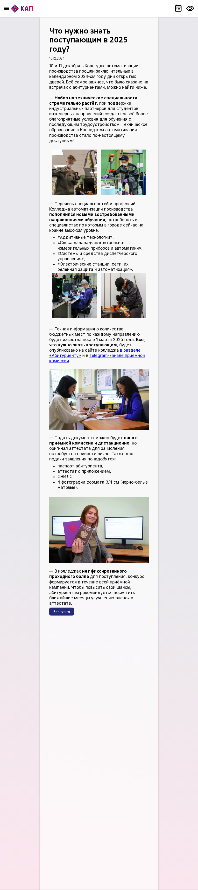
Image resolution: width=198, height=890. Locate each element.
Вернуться (61, 612)
